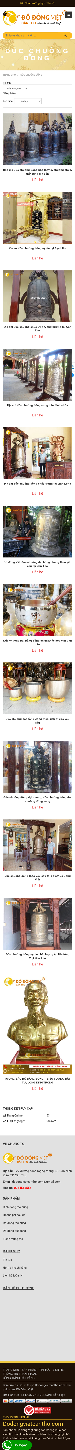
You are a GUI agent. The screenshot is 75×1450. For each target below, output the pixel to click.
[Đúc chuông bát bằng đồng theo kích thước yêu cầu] (37, 688)
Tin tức (7, 1260)
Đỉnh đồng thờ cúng (15, 1207)
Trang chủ (9, 74)
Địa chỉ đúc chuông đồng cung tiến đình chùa (37, 405)
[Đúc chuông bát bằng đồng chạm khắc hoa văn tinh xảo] (37, 610)
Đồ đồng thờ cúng (14, 1223)
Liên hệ (58, 1370)
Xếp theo (7, 101)
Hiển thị (7, 83)
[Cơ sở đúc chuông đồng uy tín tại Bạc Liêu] (37, 218)
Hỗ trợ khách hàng (15, 1267)
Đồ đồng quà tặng (14, 1231)
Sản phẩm (29, 1370)
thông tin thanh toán (20, 1374)
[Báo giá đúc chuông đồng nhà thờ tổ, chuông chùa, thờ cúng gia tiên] (37, 139)
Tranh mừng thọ (13, 1239)
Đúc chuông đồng (31, 74)
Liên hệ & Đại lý (12, 1275)
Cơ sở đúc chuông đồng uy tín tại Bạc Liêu (37, 248)
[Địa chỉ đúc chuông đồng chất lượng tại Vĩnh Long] (37, 453)
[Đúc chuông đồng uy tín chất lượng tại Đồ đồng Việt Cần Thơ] (37, 924)
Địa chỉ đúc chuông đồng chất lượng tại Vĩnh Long (37, 483)
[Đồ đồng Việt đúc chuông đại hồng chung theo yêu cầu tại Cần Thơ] (37, 531)
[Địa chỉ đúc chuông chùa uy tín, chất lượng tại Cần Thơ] (37, 296)
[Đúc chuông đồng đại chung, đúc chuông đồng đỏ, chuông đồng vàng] (37, 767)
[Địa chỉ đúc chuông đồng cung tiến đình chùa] (37, 375)
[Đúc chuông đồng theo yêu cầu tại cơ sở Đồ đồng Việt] (37, 845)
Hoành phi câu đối (14, 1215)
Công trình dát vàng (19, 1378)
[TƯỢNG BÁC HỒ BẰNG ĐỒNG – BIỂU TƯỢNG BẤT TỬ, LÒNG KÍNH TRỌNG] (37, 1025)
